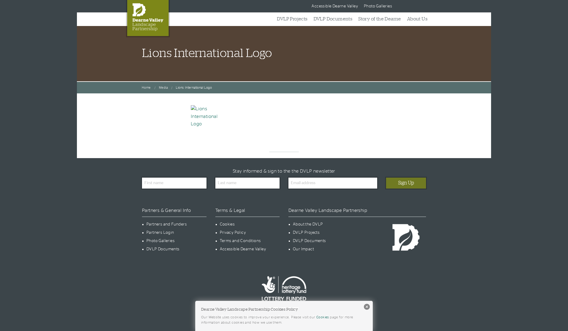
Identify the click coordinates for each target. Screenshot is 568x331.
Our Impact (303, 249)
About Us (417, 19)
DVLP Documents (333, 19)
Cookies (227, 224)
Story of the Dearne (379, 19)
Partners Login (160, 233)
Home (146, 87)
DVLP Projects (292, 19)
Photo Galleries (378, 6)
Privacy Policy (233, 233)
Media (163, 87)
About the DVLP (308, 224)
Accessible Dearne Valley (335, 6)
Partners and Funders (166, 224)
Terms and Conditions (240, 241)
